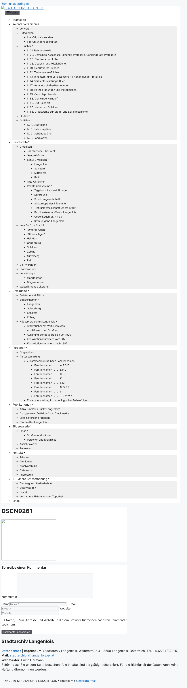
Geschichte (20, 142)
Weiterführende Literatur (34, 286)
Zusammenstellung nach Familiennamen (51, 360)
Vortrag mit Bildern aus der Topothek (42, 496)
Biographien (27, 352)
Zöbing (31, 251)
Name (5, 604)
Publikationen (21, 404)
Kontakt (17, 452)
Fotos (23, 430)
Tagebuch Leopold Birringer (51, 190)
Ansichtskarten (28, 443)
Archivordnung (28, 465)
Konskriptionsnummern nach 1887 (47, 343)
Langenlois (40, 164)
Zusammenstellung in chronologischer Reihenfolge (57, 400)
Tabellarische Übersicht (41, 151)
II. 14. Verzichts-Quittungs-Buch (46, 81)
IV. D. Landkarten (37, 137)
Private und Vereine (38, 185)
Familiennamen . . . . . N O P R (52, 387)
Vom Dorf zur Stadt (31, 225)
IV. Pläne (25, 120)
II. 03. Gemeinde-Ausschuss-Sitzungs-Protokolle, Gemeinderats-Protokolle (71, 54)
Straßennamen (28, 299)
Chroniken (26, 146)
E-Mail (72, 604)
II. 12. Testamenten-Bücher (43, 72)
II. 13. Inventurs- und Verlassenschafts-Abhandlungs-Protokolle (64, 76)
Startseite (19, 20)
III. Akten (25, 116)
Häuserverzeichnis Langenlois (37, 321)
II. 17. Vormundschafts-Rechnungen (48, 85)
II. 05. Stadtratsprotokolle (42, 59)
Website (65, 608)
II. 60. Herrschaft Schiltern (42, 107)
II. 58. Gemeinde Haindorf (42, 98)
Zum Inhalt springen (15, 3)
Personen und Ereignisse (41, 439)
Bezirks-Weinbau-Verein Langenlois (55, 212)
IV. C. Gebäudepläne (39, 133)
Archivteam (26, 461)
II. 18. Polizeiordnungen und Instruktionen (52, 89)
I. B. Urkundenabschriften (42, 41)
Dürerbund (40, 194)
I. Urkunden (27, 32)
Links (16, 501)
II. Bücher (25, 46)
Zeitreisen (25, 448)
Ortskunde (19, 291)
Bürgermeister (35, 282)
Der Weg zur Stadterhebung (36, 483)
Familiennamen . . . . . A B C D (51, 365)
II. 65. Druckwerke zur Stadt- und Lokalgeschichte (57, 111)
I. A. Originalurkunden (40, 37)
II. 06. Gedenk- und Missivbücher (47, 63)
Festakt (24, 492)
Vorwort (24, 28)
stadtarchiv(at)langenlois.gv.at (32, 655)
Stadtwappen (28, 269)
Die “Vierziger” (28, 264)
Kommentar (9, 597)
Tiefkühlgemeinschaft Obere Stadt (55, 207)
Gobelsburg (34, 242)
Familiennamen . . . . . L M (49, 382)
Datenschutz (27, 470)
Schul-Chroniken (37, 159)
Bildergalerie (21, 426)
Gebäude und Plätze (32, 295)
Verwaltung (26, 273)
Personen (18, 347)
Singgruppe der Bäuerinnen (50, 203)
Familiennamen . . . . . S (48, 391)
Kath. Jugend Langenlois (49, 220)
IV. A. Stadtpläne (37, 124)
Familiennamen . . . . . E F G (50, 369)
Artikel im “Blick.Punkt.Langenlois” (40, 409)
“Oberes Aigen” (36, 234)
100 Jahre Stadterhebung (29, 479)
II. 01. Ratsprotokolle (39, 50)
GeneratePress (86, 681)
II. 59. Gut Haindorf (38, 102)
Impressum (26, 474)
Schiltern (39, 168)
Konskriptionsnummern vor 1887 (46, 339)
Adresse (24, 457)
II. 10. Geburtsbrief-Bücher (43, 67)
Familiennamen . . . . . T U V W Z (53, 395)
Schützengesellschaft (47, 199)
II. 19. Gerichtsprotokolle (41, 94)
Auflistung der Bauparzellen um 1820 (49, 334)
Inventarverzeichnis (25, 24)
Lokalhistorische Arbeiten (35, 417)
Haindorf (32, 238)
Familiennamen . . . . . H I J (50, 374)
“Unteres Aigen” (36, 229)
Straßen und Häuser (39, 435)
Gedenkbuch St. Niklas (48, 216)
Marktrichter (34, 277)
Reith (37, 177)
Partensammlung (30, 356)
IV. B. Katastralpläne (39, 129)
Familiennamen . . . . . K (48, 378)
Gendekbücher (36, 155)
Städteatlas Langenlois (33, 422)
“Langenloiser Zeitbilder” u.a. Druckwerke (44, 413)
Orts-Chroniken (36, 181)
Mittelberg (40, 172)
